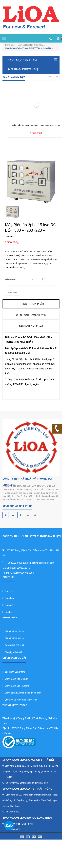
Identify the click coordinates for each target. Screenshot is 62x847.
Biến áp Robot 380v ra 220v (30, 45)
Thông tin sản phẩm (31, 304)
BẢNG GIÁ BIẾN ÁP (14, 645)
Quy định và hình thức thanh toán (20, 699)
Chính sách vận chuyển (31, 315)
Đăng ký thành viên (13, 652)
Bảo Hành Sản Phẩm (14, 672)
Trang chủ (10, 45)
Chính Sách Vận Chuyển (15, 679)
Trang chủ (8, 591)
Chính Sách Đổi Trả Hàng (16, 686)
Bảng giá (8, 605)
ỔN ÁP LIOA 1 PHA (13, 631)
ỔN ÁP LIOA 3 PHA (13, 638)
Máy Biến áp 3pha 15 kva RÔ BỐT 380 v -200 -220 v (31, 125)
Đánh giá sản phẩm (31, 326)
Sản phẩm (8, 598)
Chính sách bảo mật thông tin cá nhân (22, 693)
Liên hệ (7, 612)
